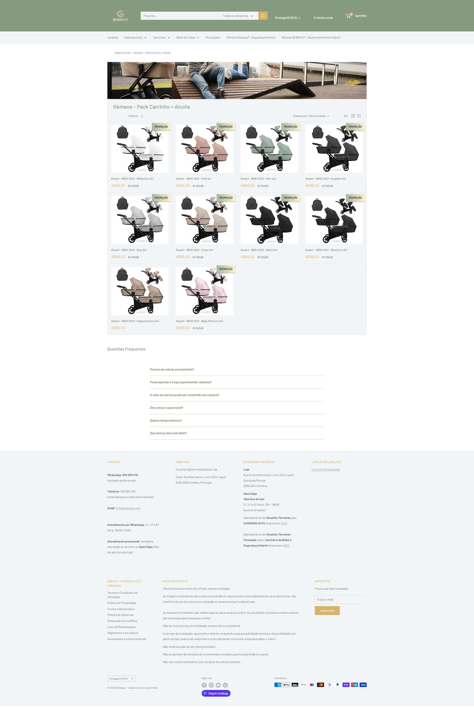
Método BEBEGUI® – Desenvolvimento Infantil (311, 37)
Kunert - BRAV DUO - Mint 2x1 (258, 178)
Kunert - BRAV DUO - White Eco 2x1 (132, 178)
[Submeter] (263, 16)
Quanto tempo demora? (166, 420)
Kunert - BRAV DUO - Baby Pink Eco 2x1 (199, 321)
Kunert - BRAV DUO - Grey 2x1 (129, 250)
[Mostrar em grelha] (353, 116)
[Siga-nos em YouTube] (218, 685)
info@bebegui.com (128, 508)
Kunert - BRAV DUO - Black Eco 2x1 (326, 250)
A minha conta (323, 17)
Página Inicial (122, 52)
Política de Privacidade (121, 602)
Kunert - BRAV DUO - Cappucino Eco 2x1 (135, 321)
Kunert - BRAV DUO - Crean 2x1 (194, 250)
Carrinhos (159, 37)
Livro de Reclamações (326, 469)
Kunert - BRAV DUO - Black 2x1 (259, 250)
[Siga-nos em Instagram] (211, 685)
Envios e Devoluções (120, 609)
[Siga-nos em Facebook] (204, 685)
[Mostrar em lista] (359, 116)
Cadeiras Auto (133, 37)
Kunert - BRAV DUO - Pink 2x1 (193, 178)
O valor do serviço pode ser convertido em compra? (184, 395)
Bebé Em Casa (185, 37)
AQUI (284, 523)
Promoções (213, 37)
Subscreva (327, 610)
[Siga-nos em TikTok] (225, 685)
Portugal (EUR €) (118, 678)
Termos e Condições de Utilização (122, 594)
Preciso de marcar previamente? (172, 369)
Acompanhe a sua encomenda (126, 639)
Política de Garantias (120, 615)
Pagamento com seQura (122, 632)
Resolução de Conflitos (122, 620)
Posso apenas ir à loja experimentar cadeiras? (181, 382)
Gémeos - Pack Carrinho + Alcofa (152, 52)
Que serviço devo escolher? (168, 433)
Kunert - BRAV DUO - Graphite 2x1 (326, 178)
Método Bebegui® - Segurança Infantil (251, 37)
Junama (112, 37)
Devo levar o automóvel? (166, 407)
